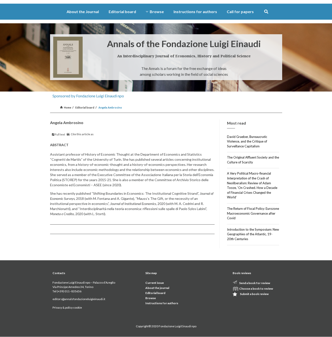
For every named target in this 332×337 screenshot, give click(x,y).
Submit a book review (254, 294)
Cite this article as (82, 134)
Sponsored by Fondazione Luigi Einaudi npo (88, 95)
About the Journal (83, 11)
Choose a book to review (256, 288)
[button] (266, 12)
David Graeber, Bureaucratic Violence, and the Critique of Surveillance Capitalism (247, 141)
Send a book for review (254, 283)
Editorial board (122, 11)
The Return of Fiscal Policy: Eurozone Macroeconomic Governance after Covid (253, 213)
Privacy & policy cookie (67, 307)
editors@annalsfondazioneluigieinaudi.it (78, 299)
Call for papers (240, 11)
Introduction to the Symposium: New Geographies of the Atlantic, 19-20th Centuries (253, 234)
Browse (157, 11)
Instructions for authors (195, 11)
